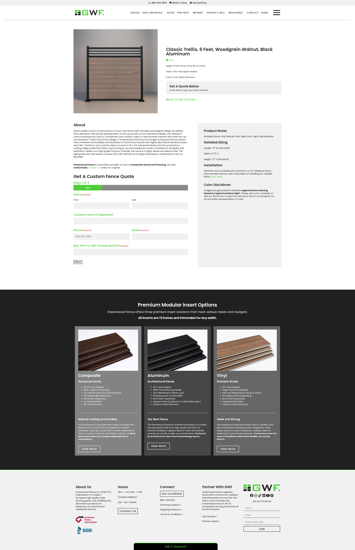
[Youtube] (267, 495)
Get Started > (209, 516)
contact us (94, 167)
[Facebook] (251, 495)
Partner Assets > (211, 521)
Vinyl (171, 60)
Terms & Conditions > (171, 514)
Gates (171, 12)
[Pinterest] (271, 495)
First (75, 199)
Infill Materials (152, 12)
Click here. (217, 176)
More (264, 12)
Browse (198, 12)
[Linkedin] (263, 495)
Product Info (216, 12)
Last (134, 199)
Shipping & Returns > (171, 509)
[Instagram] (255, 495)
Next (78, 262)
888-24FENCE (167, 500)
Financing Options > (170, 504)
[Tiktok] (259, 495)
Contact (253, 12)
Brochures (236, 12)
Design (135, 12)
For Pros (183, 12)
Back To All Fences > (181, 99)
